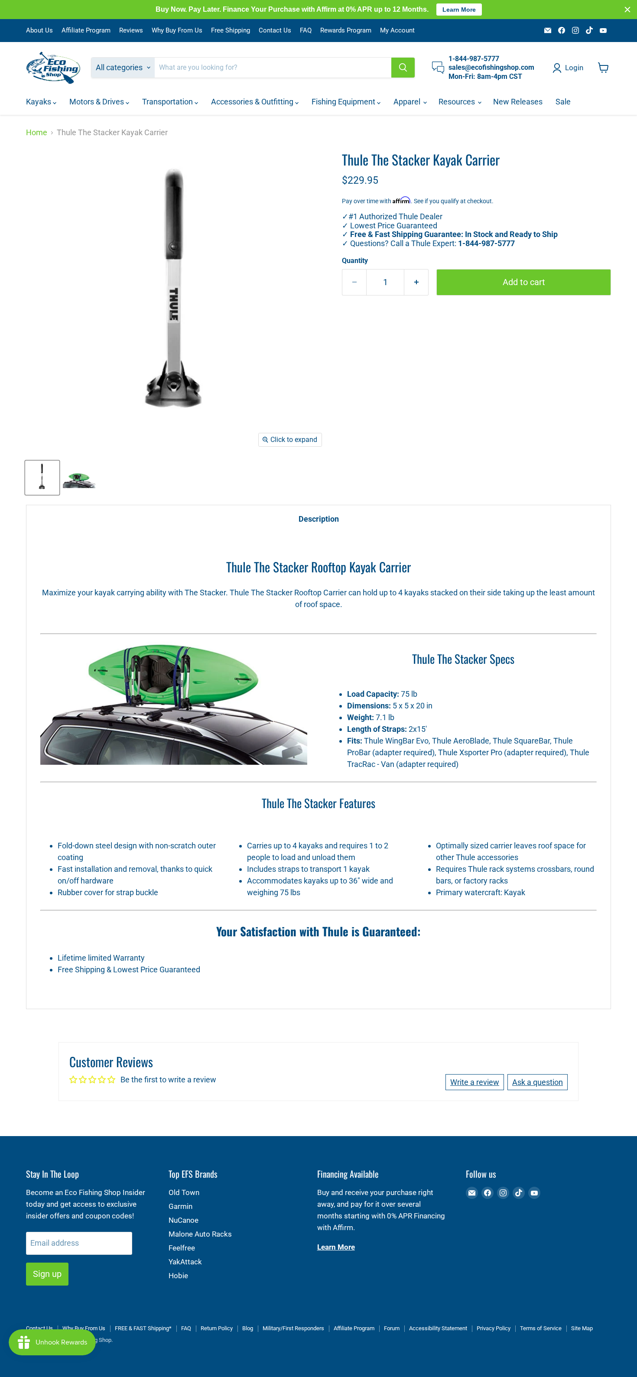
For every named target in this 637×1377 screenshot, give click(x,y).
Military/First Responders (293, 1328)
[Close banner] (627, 9)
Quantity (355, 261)
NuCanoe (183, 1220)
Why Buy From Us (177, 30)
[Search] (403, 68)
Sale (563, 101)
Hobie (178, 1275)
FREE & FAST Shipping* (143, 1328)
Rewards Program (345, 30)
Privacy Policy (493, 1328)
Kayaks (39, 101)
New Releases (518, 101)
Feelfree (182, 1248)
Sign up (47, 1274)
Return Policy (217, 1328)
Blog (247, 1328)
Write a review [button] (474, 1082)
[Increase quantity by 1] (416, 282)
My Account (397, 30)
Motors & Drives (97, 101)
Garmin (180, 1206)
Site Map (582, 1328)
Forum (392, 1328)
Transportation (168, 101)
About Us (39, 30)
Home (36, 132)
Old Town (184, 1192)
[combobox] (273, 68)
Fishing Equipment (344, 101)
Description (319, 518)
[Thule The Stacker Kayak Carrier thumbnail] (42, 478)
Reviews (131, 30)
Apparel (407, 101)
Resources (458, 101)
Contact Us (275, 30)
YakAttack (185, 1261)
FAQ (306, 30)
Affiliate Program (86, 30)
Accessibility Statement (438, 1328)
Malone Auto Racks (200, 1234)
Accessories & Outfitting (253, 101)
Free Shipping (230, 30)
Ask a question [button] (537, 1082)
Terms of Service (541, 1328)
